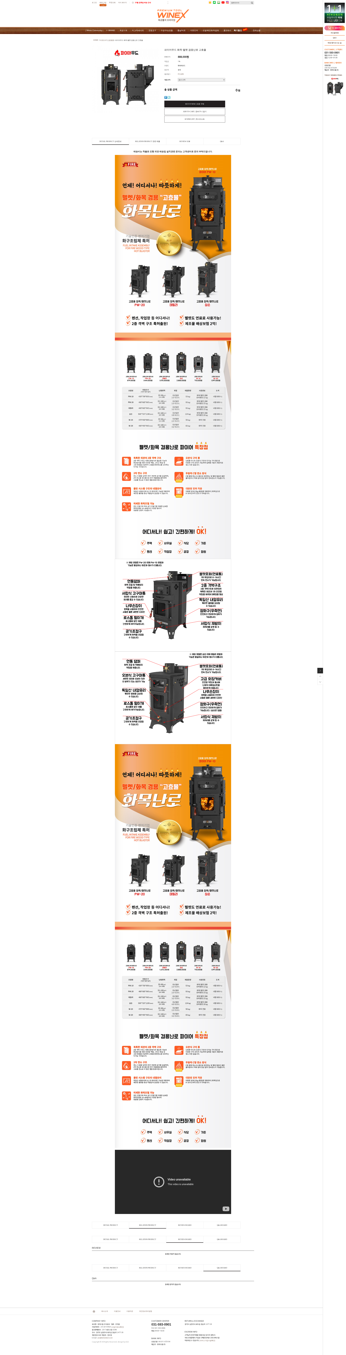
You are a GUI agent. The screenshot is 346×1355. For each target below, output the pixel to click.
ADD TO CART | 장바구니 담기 (195, 111)
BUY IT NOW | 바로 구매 (194, 104)
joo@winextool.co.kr (105, 1338)
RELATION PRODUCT (147, 1225)
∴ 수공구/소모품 (166, 30)
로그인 (94, 3)
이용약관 (130, 1311)
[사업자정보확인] (118, 1327)
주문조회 (112, 3)
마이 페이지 (122, 3)
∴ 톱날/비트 (180, 30)
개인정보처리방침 (145, 1311)
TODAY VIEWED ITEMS (333, 75)
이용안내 (117, 1311)
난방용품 (110, 40)
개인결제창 (335, 33)
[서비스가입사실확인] (207, 1340)
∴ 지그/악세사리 (137, 30)
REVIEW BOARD (184, 1225)
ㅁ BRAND (110, 30)
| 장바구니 (336, 28)
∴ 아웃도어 (193, 30)
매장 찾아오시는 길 (335, 43)
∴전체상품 (255, 30)
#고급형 (181, 74)
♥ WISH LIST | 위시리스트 (195, 119)
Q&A (335, 38)
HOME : (96, 40)
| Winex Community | (94, 30)
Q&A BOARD (222, 1225)
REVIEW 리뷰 (184, 141)
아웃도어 (103, 40)
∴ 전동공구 (151, 30)
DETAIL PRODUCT (110, 1225)
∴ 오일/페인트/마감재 (210, 30)
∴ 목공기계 (122, 30)
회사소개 (104, 1311)
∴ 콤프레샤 (226, 30)
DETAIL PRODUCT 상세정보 (110, 141)
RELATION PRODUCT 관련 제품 (147, 141)
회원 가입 (102, 3)
